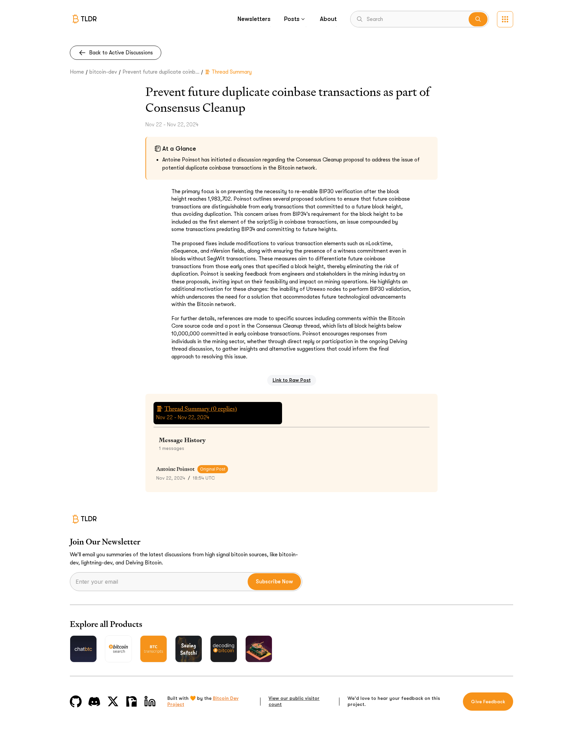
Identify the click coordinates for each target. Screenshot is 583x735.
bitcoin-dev (103, 72)
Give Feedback (488, 701)
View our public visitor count (294, 701)
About (328, 19)
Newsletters (254, 19)
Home (77, 72)
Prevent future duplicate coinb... (160, 72)
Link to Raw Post (292, 380)
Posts (292, 19)
